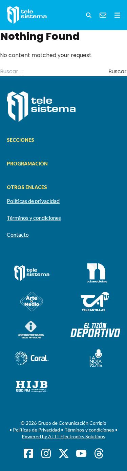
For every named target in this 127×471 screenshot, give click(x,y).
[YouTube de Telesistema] (81, 453)
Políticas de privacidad (33, 201)
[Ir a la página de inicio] (63, 106)
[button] (88, 15)
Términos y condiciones (34, 217)
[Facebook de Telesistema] (28, 453)
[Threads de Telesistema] (98, 453)
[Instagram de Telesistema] (46, 453)
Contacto (18, 234)
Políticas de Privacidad (37, 430)
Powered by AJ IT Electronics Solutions (63, 436)
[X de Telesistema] (63, 453)
